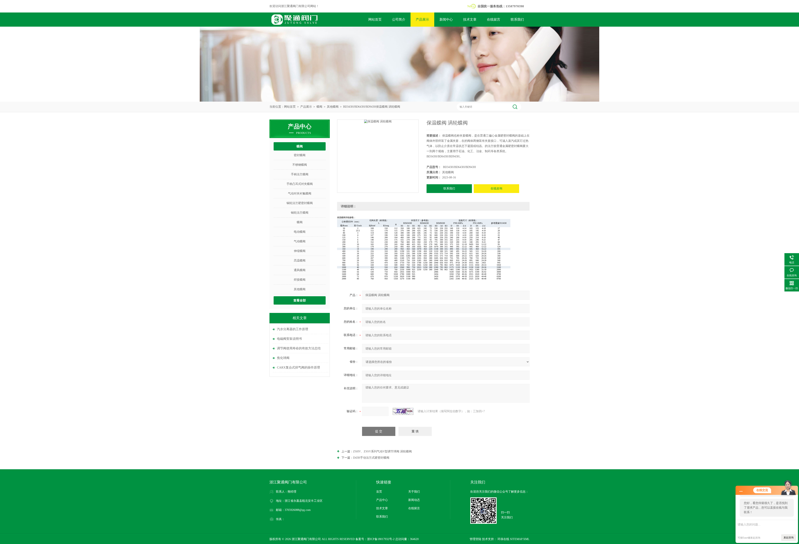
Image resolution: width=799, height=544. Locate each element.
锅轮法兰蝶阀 (299, 212)
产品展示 (422, 19)
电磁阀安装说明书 (289, 338)
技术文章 (469, 19)
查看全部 (299, 300)
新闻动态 (414, 500)
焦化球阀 (283, 358)
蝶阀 (319, 106)
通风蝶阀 (299, 270)
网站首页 (375, 19)
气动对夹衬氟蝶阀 (299, 193)
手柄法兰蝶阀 (299, 174)
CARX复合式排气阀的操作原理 (298, 367)
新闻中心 (446, 19)
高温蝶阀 (299, 260)
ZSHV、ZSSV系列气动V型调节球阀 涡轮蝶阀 (382, 451)
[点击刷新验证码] (403, 411)
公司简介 (398, 19)
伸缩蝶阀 (299, 251)
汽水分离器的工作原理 (292, 329)
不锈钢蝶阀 (299, 164)
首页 (379, 491)
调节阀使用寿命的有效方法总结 (299, 348)
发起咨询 (789, 537)
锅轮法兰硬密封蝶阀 (300, 203)
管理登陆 (475, 539)
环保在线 (503, 539)
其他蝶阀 (333, 106)
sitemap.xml (520, 539)
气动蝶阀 (299, 241)
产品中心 (382, 500)
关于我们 (414, 491)
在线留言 (493, 19)
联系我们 (517, 19)
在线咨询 (496, 188)
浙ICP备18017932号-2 (381, 539)
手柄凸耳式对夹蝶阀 (300, 183)
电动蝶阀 (299, 231)
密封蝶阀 (299, 155)
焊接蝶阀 (299, 279)
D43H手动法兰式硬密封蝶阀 (371, 457)
